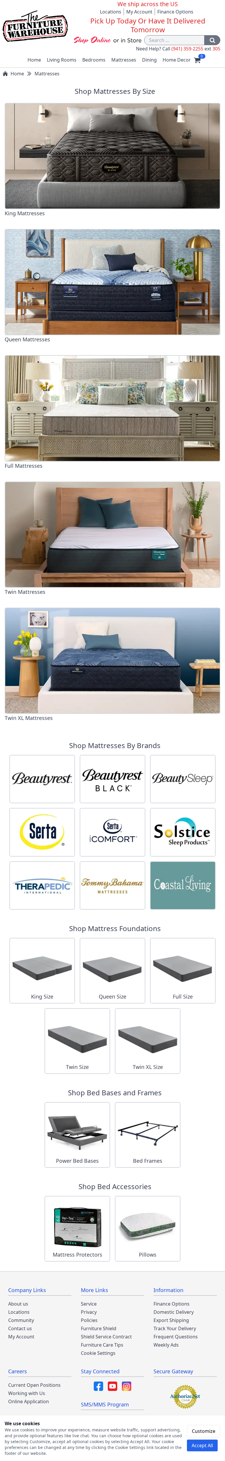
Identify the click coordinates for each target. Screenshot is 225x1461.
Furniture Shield (98, 1328)
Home (34, 60)
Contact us (20, 1328)
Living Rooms (61, 60)
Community (21, 1320)
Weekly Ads (166, 1345)
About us (18, 1304)
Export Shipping (171, 1320)
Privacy (89, 1312)
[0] (197, 60)
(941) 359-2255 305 (195, 48)
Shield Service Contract (106, 1336)
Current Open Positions (34, 1385)
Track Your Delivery (175, 1328)
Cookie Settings (98, 1353)
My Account (139, 12)
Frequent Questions (176, 1336)
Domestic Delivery (174, 1312)
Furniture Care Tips (102, 1345)
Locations (110, 12)
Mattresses (123, 60)
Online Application (28, 1401)
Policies (89, 1320)
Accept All (202, 1445)
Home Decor (177, 60)
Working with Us (26, 1393)
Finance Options (175, 12)
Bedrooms (93, 60)
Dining (149, 60)
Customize (203, 1431)
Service (89, 1304)
